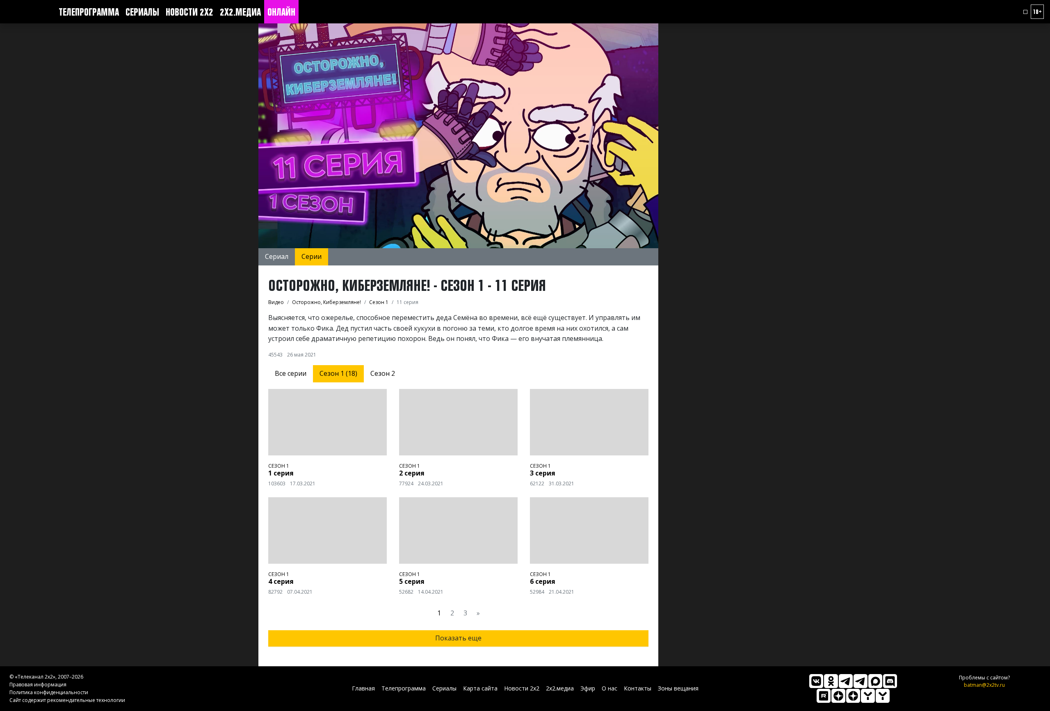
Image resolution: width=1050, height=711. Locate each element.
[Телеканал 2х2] (846, 681)
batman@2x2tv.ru (984, 684)
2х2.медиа (240, 12)
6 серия (542, 581)
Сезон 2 (382, 373)
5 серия (412, 581)
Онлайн (281, 12)
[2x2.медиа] (860, 681)
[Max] (875, 681)
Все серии (290, 373)
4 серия (281, 581)
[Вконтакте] (816, 681)
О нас (609, 688)
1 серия (281, 473)
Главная (363, 688)
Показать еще (458, 637)
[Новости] (883, 696)
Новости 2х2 (189, 12)
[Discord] (890, 681)
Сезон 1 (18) (338, 373)
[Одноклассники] (831, 681)
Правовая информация (37, 684)
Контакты (637, 688)
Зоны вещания (678, 688)
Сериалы (142, 12)
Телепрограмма (89, 12)
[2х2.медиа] (853, 696)
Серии (311, 256)
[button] (1025, 12)
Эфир (587, 688)
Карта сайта (480, 688)
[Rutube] (824, 696)
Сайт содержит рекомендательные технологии (67, 700)
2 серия (412, 473)
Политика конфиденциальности (48, 692)
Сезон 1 (278, 465)
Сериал (276, 256)
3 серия (542, 473)
